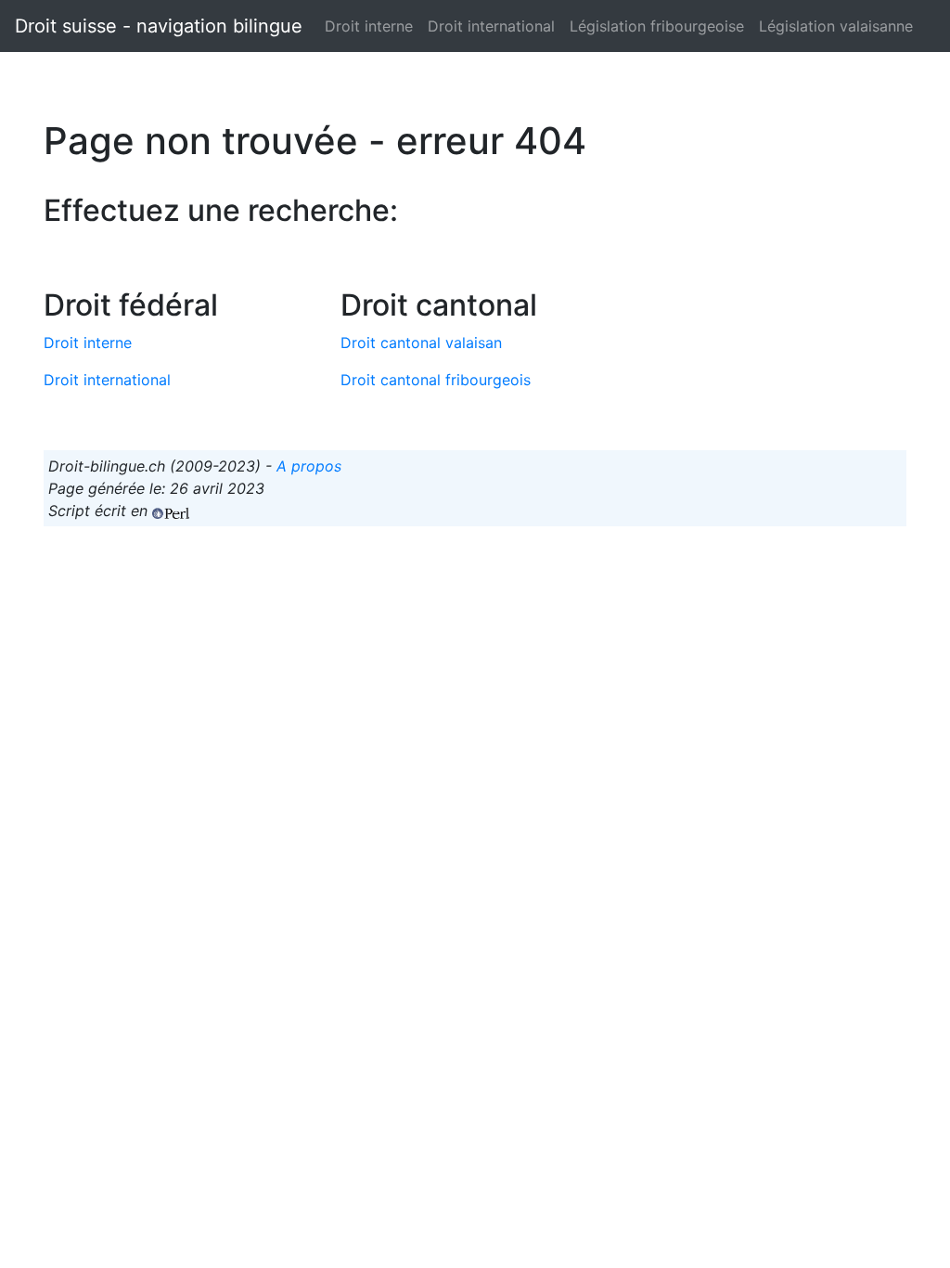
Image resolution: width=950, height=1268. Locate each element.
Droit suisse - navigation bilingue (158, 26)
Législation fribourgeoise (657, 26)
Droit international (491, 26)
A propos (308, 466)
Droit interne (369, 26)
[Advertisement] (475, 671)
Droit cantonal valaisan (421, 342)
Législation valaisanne (836, 26)
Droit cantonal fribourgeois (435, 379)
